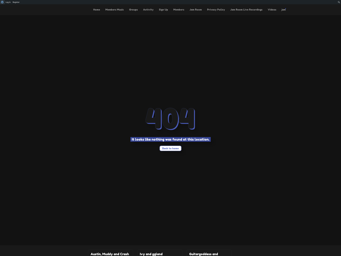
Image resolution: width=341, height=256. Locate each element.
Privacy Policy (216, 9)
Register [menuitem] (16, 2)
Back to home (170, 148)
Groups (133, 9)
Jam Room (196, 9)
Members (178, 9)
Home (96, 9)
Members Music (114, 9)
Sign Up (163, 9)
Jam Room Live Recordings (246, 9)
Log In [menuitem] (8, 2)
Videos (272, 9)
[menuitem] (2, 2)
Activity (148, 9)
